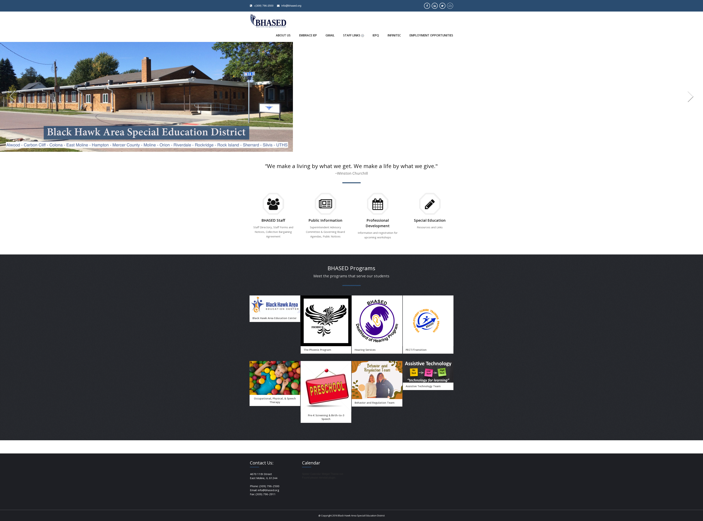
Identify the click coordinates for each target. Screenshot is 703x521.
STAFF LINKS (351, 35)
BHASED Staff (273, 220)
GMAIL (330, 35)
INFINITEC (394, 35)
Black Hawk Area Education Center (274, 318)
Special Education (430, 220)
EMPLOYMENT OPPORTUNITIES (431, 35)
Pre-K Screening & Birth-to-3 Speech (326, 417)
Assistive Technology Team (423, 386)
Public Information (325, 220)
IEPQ (376, 35)
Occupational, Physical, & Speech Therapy (275, 400)
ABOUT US (283, 35)
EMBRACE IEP (308, 35)
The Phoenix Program (317, 349)
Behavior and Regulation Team (375, 402)
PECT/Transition (416, 349)
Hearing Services (365, 349)
